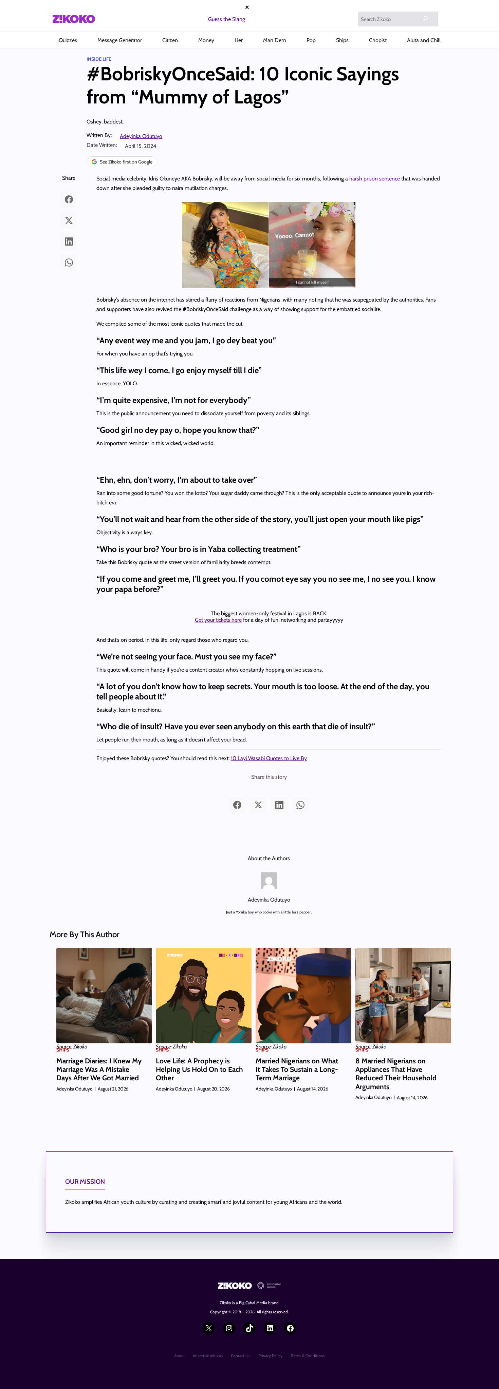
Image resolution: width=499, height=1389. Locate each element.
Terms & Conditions (308, 1355)
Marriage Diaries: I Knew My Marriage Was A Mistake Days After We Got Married (99, 1069)
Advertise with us (208, 1355)
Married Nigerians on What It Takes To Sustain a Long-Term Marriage (297, 1069)
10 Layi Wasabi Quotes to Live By (269, 758)
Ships (62, 1050)
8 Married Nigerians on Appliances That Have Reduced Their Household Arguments (396, 1074)
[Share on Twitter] (68, 220)
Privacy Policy (270, 1355)
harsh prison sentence (374, 178)
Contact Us (240, 1355)
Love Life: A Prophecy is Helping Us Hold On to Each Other (199, 1069)
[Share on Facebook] (68, 199)
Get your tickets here (218, 620)
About (179, 1355)
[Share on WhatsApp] (68, 262)
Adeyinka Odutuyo (141, 136)
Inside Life (99, 59)
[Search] (425, 18)
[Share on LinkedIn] (68, 241)
